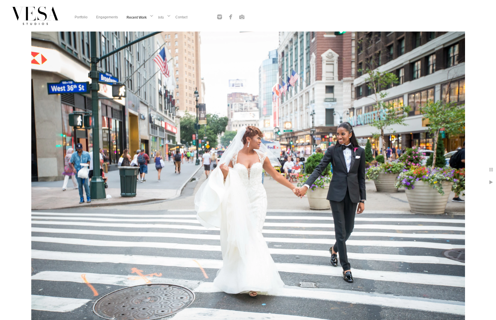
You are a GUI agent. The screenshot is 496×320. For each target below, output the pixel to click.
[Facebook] (231, 17)
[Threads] (242, 17)
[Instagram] (219, 17)
